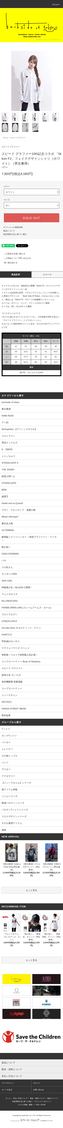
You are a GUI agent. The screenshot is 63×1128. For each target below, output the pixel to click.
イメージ (47, 274)
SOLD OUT (31, 218)
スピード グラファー (18, 138)
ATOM (43, 1105)
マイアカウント (8, 1083)
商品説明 (15, 274)
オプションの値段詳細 (13, 227)
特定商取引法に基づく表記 (14, 234)
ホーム (5, 138)
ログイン (36, 1083)
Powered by (15, 1121)
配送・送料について (37, 1098)
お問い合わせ (38, 1090)
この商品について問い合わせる (17, 258)
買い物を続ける (10, 263)
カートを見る (7, 1090)
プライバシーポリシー (42, 1101)
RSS (37, 1105)
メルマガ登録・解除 (25, 1105)
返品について (9, 231)
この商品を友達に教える (14, 254)
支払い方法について (20, 1098)
